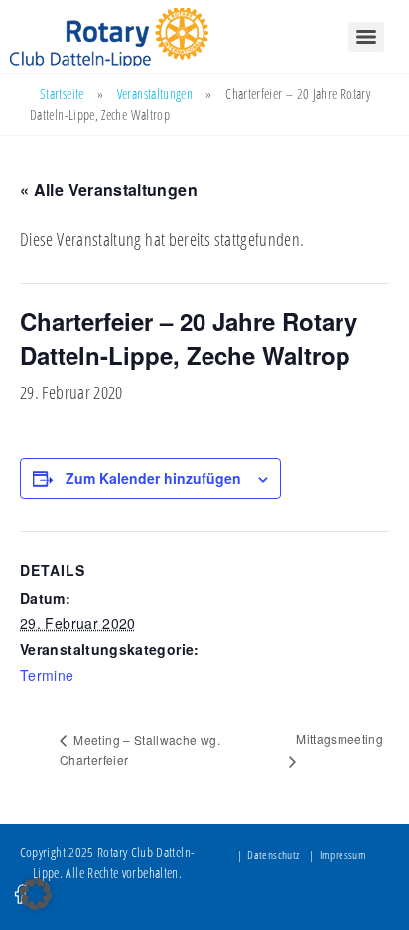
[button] (35, 894)
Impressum (343, 855)
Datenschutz (273, 855)
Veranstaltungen (155, 93)
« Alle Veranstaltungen (109, 189)
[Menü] (366, 37)
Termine (47, 675)
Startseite (62, 93)
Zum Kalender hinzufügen (153, 478)
